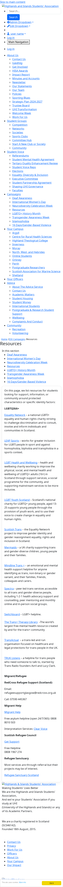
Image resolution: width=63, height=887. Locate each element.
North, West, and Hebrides (28, 252)
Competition (19, 125)
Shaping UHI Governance (27, 186)
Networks (18, 128)
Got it (52, 883)
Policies (16, 94)
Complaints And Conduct (27, 321)
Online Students (22, 256)
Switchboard (12, 614)
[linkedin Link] (26, 837)
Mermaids (10, 547)
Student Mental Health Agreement (33, 159)
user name (17, 34)
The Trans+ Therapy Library (21, 622)
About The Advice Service (27, 287)
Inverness (18, 244)
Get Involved (20, 67)
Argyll (15, 233)
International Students (26, 306)
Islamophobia (20, 221)
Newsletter (19, 82)
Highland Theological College (30, 240)
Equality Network (14, 415)
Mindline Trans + (14, 565)
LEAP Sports (11, 440)
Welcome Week (21, 113)
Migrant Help (12, 712)
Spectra (9, 588)
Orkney (16, 260)
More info (22, 882)
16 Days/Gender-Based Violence (31, 225)
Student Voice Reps (24, 167)
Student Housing (22, 298)
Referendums (20, 155)
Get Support (11, 741)
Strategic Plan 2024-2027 (27, 101)
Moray (16, 248)
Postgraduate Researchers (28, 267)
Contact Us (19, 59)
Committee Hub (22, 140)
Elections (17, 171)
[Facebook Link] (5, 837)
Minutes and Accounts (26, 78)
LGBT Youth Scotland (17, 500)
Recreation (19, 329)
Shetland (17, 275)
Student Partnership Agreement (32, 182)
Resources (18, 209)
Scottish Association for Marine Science (36, 271)
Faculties (17, 190)
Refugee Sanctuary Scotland (21, 775)
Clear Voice (40, 729)
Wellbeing (18, 317)
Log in (11, 37)
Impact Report (21, 74)
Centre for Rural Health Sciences (32, 236)
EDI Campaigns (17, 339)
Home (4, 339)
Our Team (18, 90)
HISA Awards (20, 71)
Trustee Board (21, 105)
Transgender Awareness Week (30, 217)
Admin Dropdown (21, 22)
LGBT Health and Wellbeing (20, 462)
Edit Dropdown (19, 26)
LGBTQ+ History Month (26, 213)
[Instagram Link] (19, 837)
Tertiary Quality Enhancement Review (35, 163)
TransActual (11, 640)
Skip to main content (12, 2)
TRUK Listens (12, 658)
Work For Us (19, 117)
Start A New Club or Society (29, 144)
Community (19, 148)
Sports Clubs (20, 136)
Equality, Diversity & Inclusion (30, 175)
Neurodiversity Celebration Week (32, 206)
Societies (17, 132)
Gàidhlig (17, 63)
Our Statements (22, 86)
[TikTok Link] (12, 837)
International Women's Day (29, 202)
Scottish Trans (13, 529)
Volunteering (20, 333)
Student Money (21, 302)
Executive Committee (25, 179)
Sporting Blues (21, 98)
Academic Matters (23, 294)
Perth (15, 263)
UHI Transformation (24, 109)
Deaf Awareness (22, 198)
